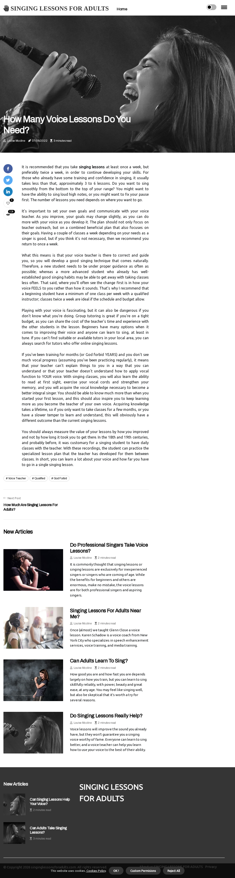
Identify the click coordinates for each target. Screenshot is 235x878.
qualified (39, 478)
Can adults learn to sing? (99, 661)
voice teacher (17, 478)
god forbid (60, 478)
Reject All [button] (174, 870)
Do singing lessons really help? (106, 715)
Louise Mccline (16, 140)
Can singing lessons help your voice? (50, 801)
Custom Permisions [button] (143, 870)
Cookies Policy (96, 870)
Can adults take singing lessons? (48, 830)
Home (122, 9)
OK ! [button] (116, 870)
